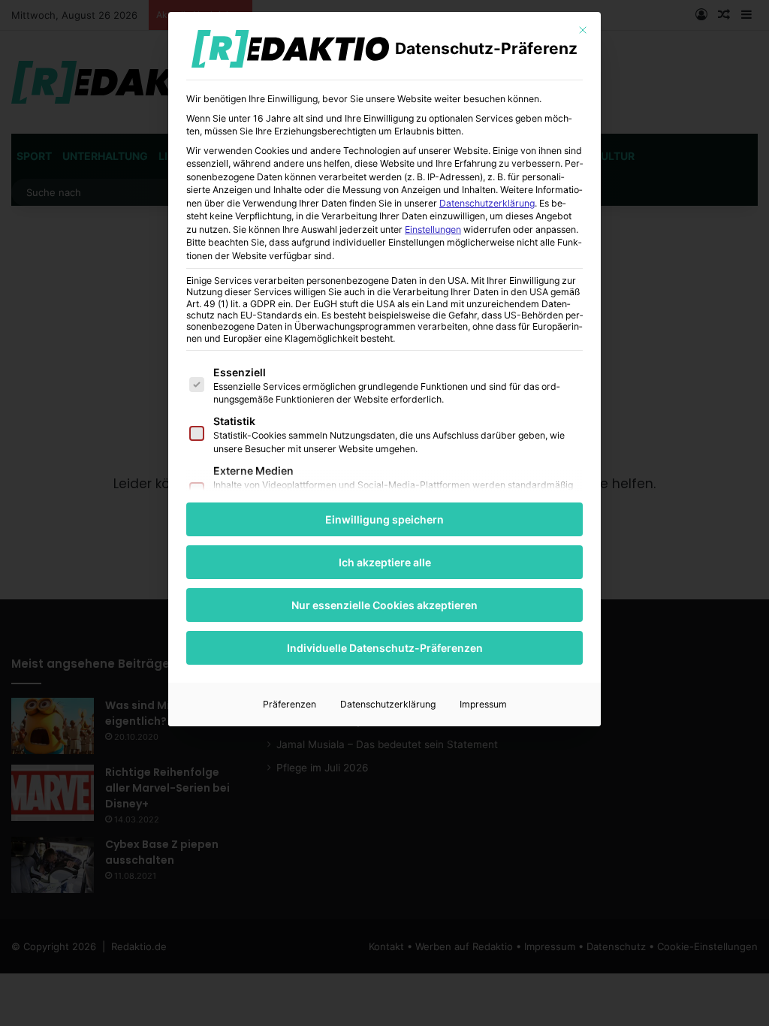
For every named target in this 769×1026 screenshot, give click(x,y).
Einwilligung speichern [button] (384, 519)
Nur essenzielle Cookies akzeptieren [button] (384, 605)
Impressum (483, 704)
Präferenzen (289, 704)
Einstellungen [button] (433, 229)
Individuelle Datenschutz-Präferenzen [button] (385, 647)
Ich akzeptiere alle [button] (385, 562)
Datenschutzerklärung (487, 203)
